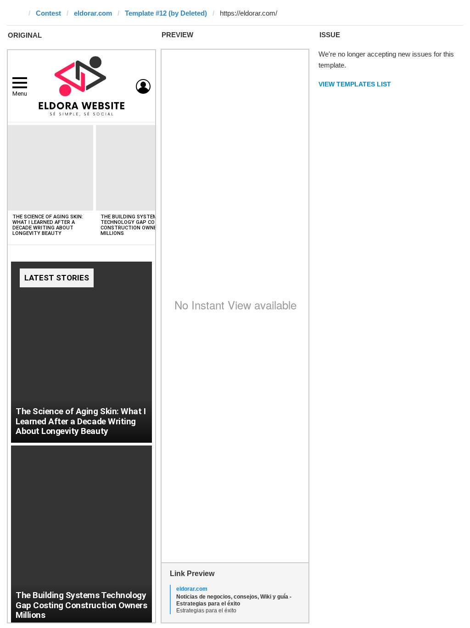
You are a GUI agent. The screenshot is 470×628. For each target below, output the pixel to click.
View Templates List (355, 84)
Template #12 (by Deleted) (166, 13)
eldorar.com (93, 13)
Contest (48, 13)
